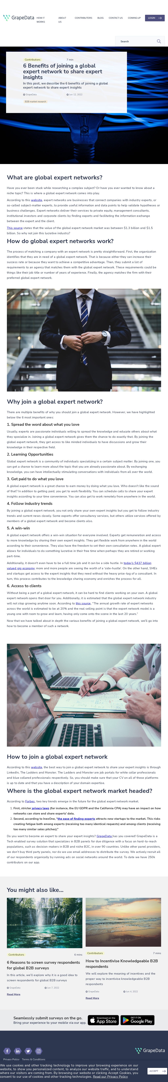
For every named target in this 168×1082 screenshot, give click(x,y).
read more (13, 994)
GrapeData (105, 836)
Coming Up (134, 18)
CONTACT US (116, 18)
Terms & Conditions (33, 1059)
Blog (100, 18)
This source (15, 228)
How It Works (41, 18)
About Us (62, 18)
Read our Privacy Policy (110, 1077)
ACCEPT (153, 1071)
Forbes (30, 801)
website (36, 200)
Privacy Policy (11, 1059)
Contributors (83, 18)
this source (83, 603)
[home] (18, 18)
